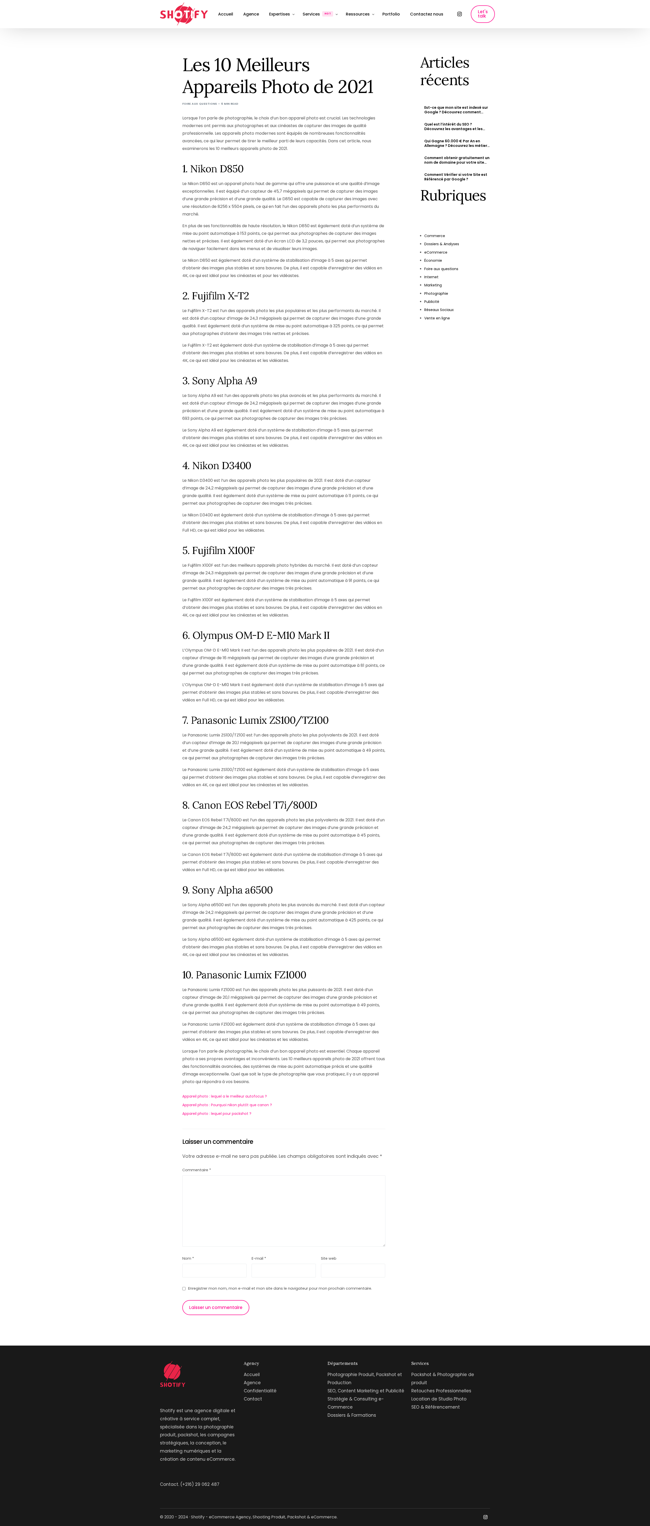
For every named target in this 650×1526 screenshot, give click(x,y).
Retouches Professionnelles (441, 1391)
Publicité (431, 301)
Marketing (433, 285)
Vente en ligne (437, 318)
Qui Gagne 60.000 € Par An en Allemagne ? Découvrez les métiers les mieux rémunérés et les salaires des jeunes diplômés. (456, 143)
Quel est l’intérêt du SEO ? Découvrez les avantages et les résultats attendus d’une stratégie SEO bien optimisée (457, 126)
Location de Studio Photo (438, 1399)
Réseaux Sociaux (439, 309)
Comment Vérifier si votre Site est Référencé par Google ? (455, 176)
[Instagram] (459, 14)
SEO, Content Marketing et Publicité (366, 1391)
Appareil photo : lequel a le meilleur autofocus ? (224, 1096)
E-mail (259, 1258)
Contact (253, 1399)
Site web (328, 1258)
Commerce (434, 235)
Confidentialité (260, 1391)
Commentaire (196, 1170)
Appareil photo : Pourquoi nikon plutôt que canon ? (227, 1104)
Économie (433, 260)
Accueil (252, 1374)
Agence (252, 1383)
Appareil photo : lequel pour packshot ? (216, 1113)
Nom (188, 1258)
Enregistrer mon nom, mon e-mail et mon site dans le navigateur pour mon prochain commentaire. (280, 1288)
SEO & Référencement (435, 1407)
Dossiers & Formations (352, 1415)
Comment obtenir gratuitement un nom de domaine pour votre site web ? (457, 160)
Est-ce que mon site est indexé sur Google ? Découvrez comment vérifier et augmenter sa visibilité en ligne (456, 109)
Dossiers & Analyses (441, 243)
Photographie (436, 293)
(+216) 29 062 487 (199, 1484)
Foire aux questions (199, 104)
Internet (431, 277)
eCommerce (435, 252)
